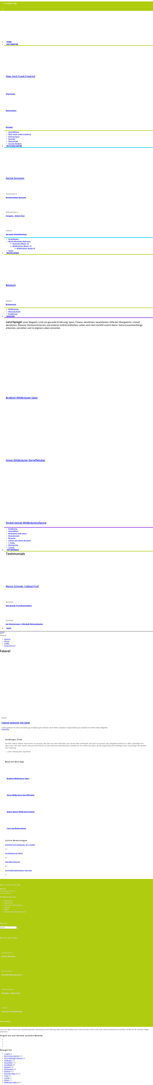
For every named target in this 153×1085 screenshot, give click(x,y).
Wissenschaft (14, 312)
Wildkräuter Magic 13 (12, 212)
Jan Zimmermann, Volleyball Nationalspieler (24, 624)
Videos (6, 1080)
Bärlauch (11, 285)
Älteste (6, 641)
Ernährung (9, 230)
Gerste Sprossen (15, 178)
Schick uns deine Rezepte (19, 541)
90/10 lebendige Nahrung (19, 241)
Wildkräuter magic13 (26, 248)
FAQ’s (9, 628)
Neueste (7, 639)
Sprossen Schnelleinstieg (16, 234)
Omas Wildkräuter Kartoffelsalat (25, 460)
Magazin (11, 316)
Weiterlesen (5, 729)
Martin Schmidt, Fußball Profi (22, 586)
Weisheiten (13, 545)
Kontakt (9, 127)
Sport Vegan (9, 602)
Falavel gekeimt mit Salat (16, 722)
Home (9, 42)
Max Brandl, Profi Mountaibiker (19, 606)
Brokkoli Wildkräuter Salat (22, 397)
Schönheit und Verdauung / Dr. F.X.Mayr (20, 845)
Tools (6, 1076)
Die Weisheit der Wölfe (14, 853)
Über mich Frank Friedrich (20, 76)
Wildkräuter (13, 309)
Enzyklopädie (13, 253)
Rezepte (12, 538)
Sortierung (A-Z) (10, 646)
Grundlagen (13, 239)
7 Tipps (11, 543)
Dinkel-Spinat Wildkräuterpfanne (26, 522)
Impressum (10, 94)
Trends (6, 1078)
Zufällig (6, 643)
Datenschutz (11, 110)
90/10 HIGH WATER (14, 146)
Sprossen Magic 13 (11, 194)
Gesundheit (13, 531)
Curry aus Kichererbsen (16, 828)
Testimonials (13, 550)
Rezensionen (13, 536)
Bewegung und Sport (17, 533)
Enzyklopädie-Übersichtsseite (15, 912)
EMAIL (6, 909)
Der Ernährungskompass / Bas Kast (18, 870)
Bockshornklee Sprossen (16, 197)
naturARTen (12, 44)
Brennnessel (11, 304)
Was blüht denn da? (12, 862)
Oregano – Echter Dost (15, 216)
